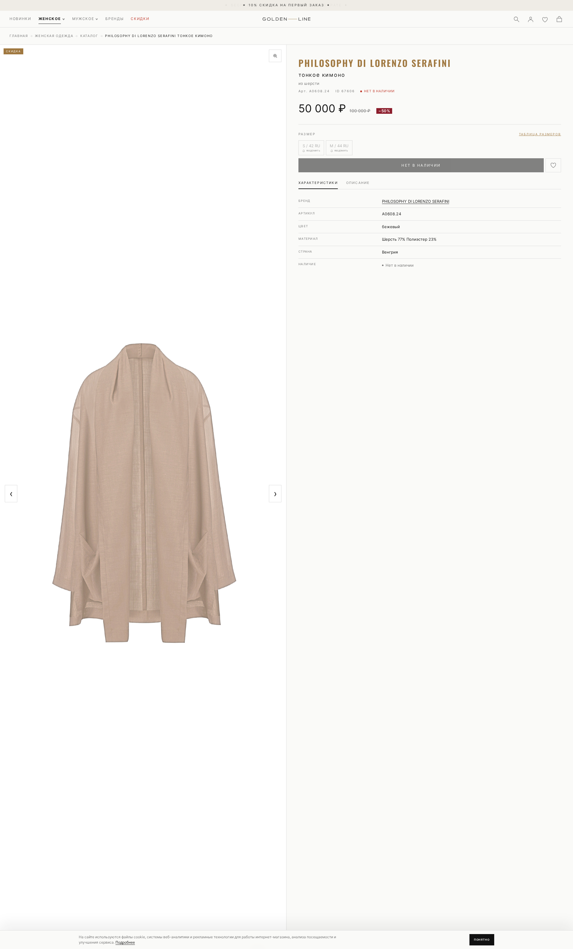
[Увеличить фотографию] (275, 56)
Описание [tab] (358, 183)
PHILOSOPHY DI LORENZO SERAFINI (415, 201)
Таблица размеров (540, 134)
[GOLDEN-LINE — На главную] (287, 18)
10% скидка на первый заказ (286, 5)
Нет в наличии (420, 165)
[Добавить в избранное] (553, 165)
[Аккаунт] (530, 19)
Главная (19, 36)
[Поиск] (516, 19)
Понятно (482, 939)
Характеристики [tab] (318, 183)
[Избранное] (545, 19)
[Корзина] (559, 19)
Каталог (89, 36)
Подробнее (125, 942)
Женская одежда (54, 36)
